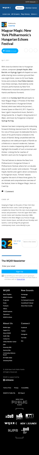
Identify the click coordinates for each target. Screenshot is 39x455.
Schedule (34, 14)
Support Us (6, 330)
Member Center (31, 8)
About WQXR (7, 333)
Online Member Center (9, 342)
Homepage (24, 294)
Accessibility (24, 388)
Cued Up (11, 26)
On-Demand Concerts (27, 300)
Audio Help (6, 336)
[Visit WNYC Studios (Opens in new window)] (30, 416)
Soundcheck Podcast (27, 303)
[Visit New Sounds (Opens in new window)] (29, 423)
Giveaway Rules (7, 360)
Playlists (23, 297)
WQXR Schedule (7, 297)
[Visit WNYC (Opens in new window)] (9, 416)
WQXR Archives (7, 317)
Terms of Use (7, 388)
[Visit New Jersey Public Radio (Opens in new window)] (11, 430)
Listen (11, 51)
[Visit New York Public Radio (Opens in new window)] (19, 402)
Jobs (4, 344)
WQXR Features (7, 311)
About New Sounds (26, 306)
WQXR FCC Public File (9, 393)
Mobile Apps (6, 327)
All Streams (15, 14)
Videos (5, 309)
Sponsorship (7, 350)
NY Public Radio (7, 358)
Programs (6, 300)
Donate (19, 8)
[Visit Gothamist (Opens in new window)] (19, 416)
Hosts (5, 303)
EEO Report (21, 393)
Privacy (16, 388)
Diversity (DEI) (7, 347)
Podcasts (6, 306)
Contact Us (6, 339)
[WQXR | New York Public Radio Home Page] (6, 7)
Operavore (6, 314)
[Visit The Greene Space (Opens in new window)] (29, 430)
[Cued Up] (5, 24)
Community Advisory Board (9, 354)
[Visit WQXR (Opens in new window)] (11, 423)
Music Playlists (7, 294)
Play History (25, 14)
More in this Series (29, 242)
